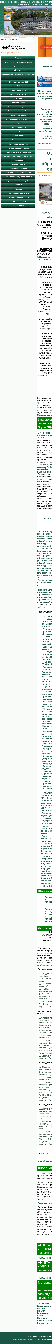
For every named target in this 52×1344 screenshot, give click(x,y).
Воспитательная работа (18, 111)
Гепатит (41, 1311)
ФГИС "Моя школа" (18, 94)
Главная (18, 58)
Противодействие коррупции (18, 172)
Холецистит (43, 1323)
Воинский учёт (18, 164)
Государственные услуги (18, 197)
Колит (40, 1316)
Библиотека (18, 136)
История (18, 189)
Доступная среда (18, 115)
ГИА (18, 86)
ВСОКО (19, 98)
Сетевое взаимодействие (19, 107)
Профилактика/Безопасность (18, 152)
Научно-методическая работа (18, 181)
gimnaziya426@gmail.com (27, 1339)
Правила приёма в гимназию (18, 119)
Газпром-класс (18, 103)
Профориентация (18, 127)
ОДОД (18, 123)
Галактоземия (44, 1306)
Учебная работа (18, 70)
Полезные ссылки (18, 201)
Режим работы (18, 140)
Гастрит (41, 1308)
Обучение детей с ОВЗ (18, 82)
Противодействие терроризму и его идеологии (18, 158)
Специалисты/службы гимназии (18, 177)
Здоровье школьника (18, 144)
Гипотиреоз (43, 1313)
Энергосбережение (18, 168)
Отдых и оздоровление (18, 148)
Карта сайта (18, 206)
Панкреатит (42, 1318)
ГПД (18, 132)
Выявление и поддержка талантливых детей (18, 76)
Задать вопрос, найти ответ (19, 193)
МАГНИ (19, 185)
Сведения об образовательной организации (18, 64)
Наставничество (19, 90)
